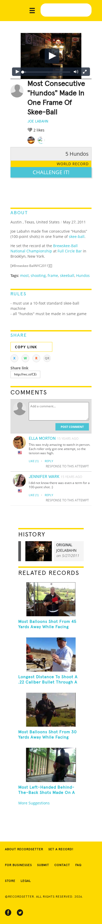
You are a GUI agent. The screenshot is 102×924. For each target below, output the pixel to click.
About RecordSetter (24, 849)
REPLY (49, 461)
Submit (43, 865)
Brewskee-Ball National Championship (44, 248)
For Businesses (18, 865)
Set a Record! (60, 849)
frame (53, 275)
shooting (38, 275)
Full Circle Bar (70, 250)
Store (10, 881)
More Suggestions (34, 802)
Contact (62, 865)
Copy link (26, 346)
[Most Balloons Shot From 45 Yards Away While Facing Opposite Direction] (51, 599)
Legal (26, 881)
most (24, 275)
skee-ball (76, 236)
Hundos (83, 275)
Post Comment (72, 427)
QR (47, 358)
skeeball (67, 275)
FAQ (78, 865)
